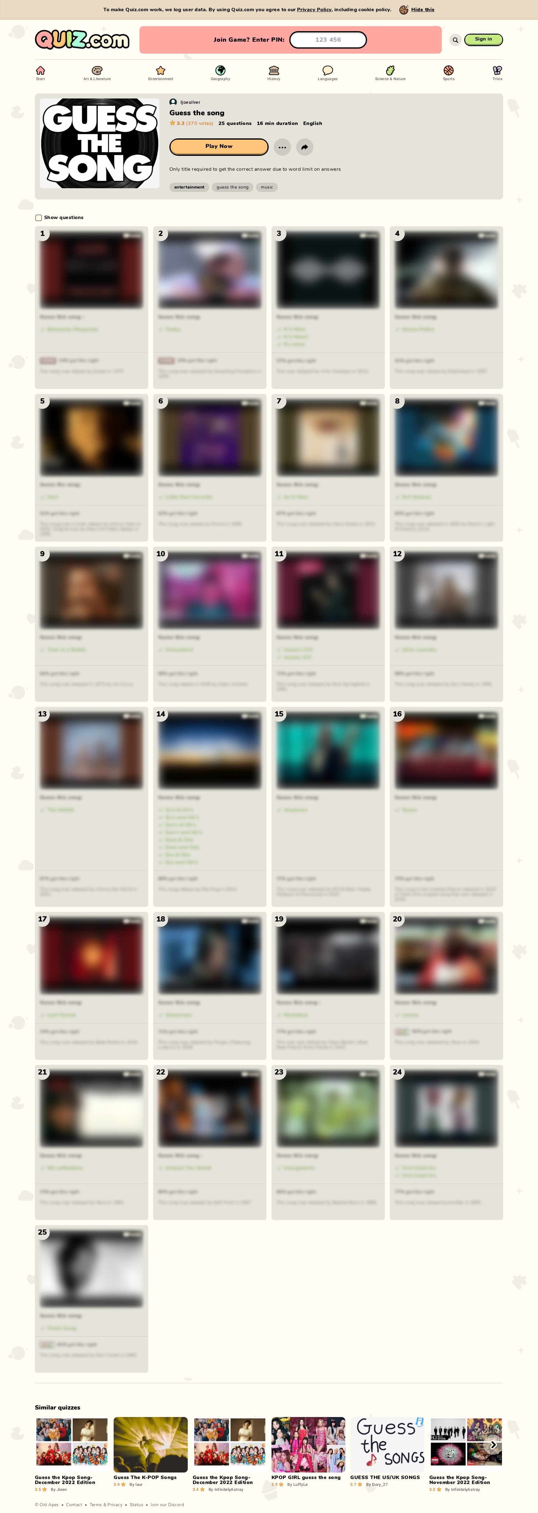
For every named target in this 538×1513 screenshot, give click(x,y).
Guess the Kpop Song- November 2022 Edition (459, 1480)
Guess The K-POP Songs (145, 1477)
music (267, 187)
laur (136, 1484)
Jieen (59, 1489)
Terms (96, 1505)
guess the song (232, 187)
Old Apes (49, 1505)
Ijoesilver (190, 102)
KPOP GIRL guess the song (306, 1477)
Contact (74, 1505)
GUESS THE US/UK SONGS (385, 1477)
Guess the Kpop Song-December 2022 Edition (65, 1480)
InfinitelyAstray (226, 1489)
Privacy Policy (314, 9)
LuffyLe (297, 1484)
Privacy (114, 1505)
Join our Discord (167, 1505)
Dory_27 (376, 1484)
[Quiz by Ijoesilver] (173, 102)
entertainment (189, 187)
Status (137, 1505)
